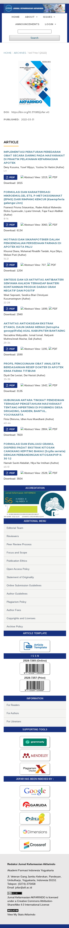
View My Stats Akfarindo (21, 914)
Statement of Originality (20, 577)
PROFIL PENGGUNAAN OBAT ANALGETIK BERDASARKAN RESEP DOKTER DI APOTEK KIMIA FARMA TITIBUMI (33, 367)
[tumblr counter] (12, 910)
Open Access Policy (18, 568)
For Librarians (14, 721)
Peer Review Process (19, 544)
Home (16, 16)
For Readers (13, 705)
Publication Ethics (17, 560)
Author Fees (14, 610)
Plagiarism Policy (16, 601)
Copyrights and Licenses (21, 618)
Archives (20, 52)
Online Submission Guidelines (24, 585)
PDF (12, 177)
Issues (48, 16)
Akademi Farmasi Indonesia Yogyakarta (30, 870)
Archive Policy (15, 626)
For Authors (13, 713)
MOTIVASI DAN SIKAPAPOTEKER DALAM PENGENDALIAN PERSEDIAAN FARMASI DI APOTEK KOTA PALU (32, 243)
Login (49, 24)
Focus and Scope (17, 552)
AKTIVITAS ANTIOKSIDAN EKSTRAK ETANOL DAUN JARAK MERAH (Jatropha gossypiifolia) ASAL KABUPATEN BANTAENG (34, 327)
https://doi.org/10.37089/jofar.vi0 (30, 112)
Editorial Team (15, 527)
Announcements (27, 24)
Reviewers (13, 536)
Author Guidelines (17, 593)
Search (34, 38)
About (30, 16)
